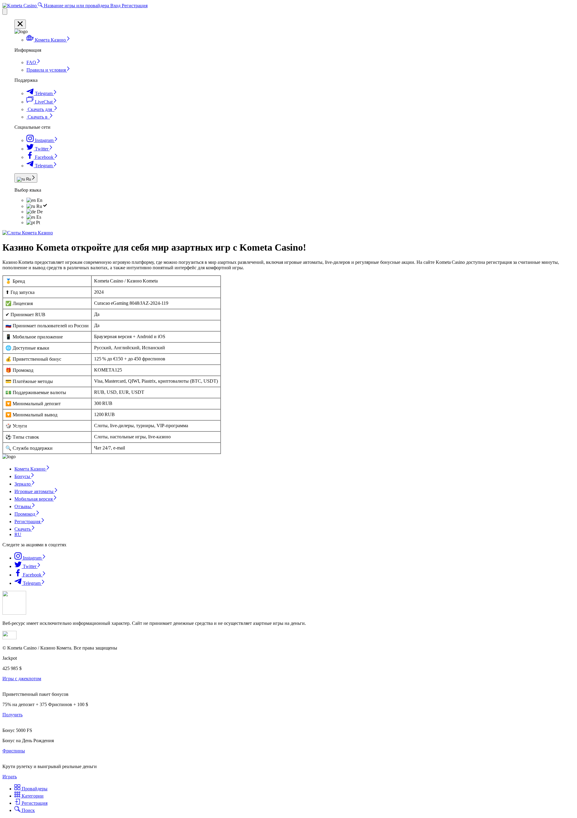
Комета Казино (30, 468)
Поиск (27, 810)
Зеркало (23, 483)
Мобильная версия (34, 499)
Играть (9, 776)
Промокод (25, 514)
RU (17, 534)
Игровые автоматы (34, 491)
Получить (12, 714)
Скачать (23, 529)
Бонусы (22, 476)
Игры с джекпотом (21, 678)
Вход (116, 5)
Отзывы (23, 506)
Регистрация (135, 5)
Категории (32, 795)
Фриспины (13, 750)
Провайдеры (33, 788)
